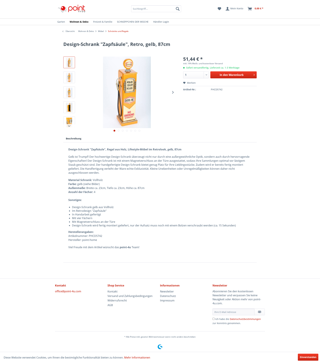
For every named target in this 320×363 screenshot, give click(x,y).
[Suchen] (177, 8)
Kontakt (113, 291)
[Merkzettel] (219, 8)
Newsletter (167, 291)
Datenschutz (168, 296)
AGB (110, 305)
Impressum (167, 300)
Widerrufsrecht (117, 300)
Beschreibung (73, 138)
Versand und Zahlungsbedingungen (130, 296)
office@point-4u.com (68, 291)
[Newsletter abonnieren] (259, 312)
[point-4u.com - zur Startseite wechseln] (72, 8)
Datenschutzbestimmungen (245, 319)
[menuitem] (151, 8)
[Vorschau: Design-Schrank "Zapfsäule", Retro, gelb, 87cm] (69, 62)
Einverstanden (308, 357)
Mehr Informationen (137, 357)
